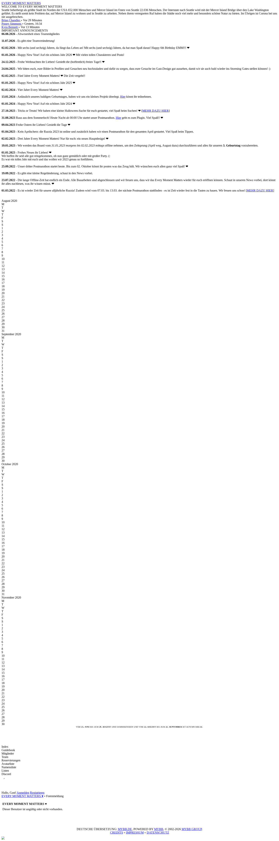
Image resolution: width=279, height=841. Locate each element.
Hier (122, 96)
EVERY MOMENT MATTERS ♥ (22, 796)
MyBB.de (125, 829)
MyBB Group (192, 829)
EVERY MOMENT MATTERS (21, 3)
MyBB (158, 829)
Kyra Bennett (10, 27)
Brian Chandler (11, 20)
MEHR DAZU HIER (155, 110)
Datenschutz (158, 832)
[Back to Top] (3, 838)
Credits (116, 832)
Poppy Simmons (12, 23)
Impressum (135, 832)
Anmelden (23, 792)
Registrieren (37, 792)
